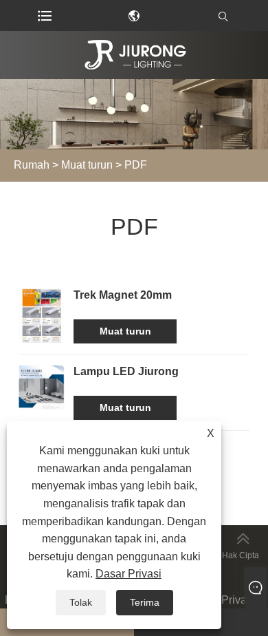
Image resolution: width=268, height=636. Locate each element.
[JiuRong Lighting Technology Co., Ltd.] (133, 55)
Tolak (80, 602)
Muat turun (87, 165)
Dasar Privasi (222, 600)
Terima (144, 602)
